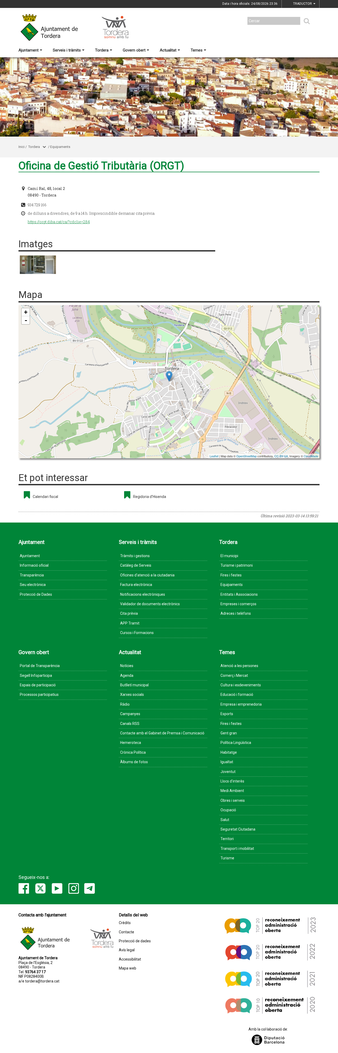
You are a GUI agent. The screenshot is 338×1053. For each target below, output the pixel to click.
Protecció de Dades (36, 594)
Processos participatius (39, 694)
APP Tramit (129, 623)
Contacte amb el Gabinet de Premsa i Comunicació (162, 733)
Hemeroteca (130, 742)
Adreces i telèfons (235, 613)
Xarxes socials (132, 694)
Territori (227, 839)
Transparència (32, 575)
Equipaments (60, 147)
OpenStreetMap (246, 456)
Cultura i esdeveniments (240, 685)
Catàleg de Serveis (135, 565)
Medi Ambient (232, 791)
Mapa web (127, 968)
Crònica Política (133, 752)
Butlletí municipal (134, 685)
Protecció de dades (135, 941)
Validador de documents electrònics (150, 604)
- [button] (26, 320)
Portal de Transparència (40, 666)
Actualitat (168, 50)
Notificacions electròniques (142, 594)
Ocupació (228, 810)
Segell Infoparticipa (36, 675)
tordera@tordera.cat (42, 981)
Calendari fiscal (45, 497)
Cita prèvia (129, 613)
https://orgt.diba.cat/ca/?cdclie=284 (59, 221)
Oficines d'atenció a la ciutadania (147, 575)
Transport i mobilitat (237, 848)
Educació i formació (236, 694)
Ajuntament (28, 50)
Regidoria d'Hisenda (149, 497)
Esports (226, 714)
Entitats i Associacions (239, 594)
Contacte (126, 932)
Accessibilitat (130, 959)
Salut (224, 820)
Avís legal (127, 950)
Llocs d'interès (232, 781)
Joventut (228, 772)
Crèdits (125, 923)
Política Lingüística (235, 742)
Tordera (102, 50)
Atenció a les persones (239, 666)
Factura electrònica (136, 585)
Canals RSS (129, 723)
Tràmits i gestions (135, 556)
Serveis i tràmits (67, 50)
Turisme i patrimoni (236, 565)
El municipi (229, 556)
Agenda (126, 675)
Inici (21, 147)
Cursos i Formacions (137, 633)
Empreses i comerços (238, 604)
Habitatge (228, 752)
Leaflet (214, 456)
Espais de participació (38, 685)
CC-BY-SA (281, 456)
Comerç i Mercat (234, 675)
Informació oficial (34, 565)
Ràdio (125, 704)
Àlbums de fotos (134, 762)
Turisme (227, 858)
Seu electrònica (33, 585)
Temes (197, 50)
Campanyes (130, 714)
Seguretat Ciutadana (237, 829)
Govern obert (134, 50)
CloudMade (311, 456)
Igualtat (226, 762)
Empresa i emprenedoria (241, 704)
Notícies (126, 666)
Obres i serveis (232, 800)
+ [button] (25, 312)
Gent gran (228, 733)
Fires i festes (231, 575)
